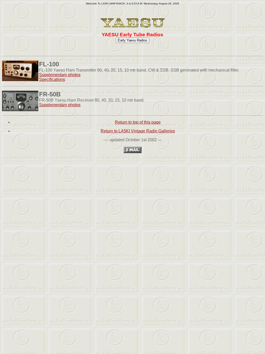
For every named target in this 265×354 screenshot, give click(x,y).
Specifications (52, 79)
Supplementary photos (59, 75)
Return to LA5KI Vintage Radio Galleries (138, 131)
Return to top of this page (138, 122)
